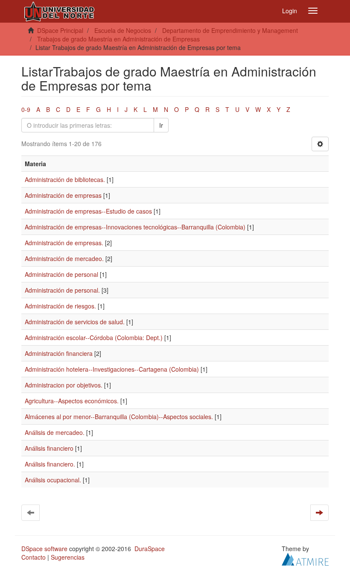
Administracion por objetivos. (63, 385)
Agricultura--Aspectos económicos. (72, 400)
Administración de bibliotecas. (65, 179)
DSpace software (44, 548)
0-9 (25, 109)
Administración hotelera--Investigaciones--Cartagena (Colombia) (112, 369)
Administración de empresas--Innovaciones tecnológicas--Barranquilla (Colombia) (135, 227)
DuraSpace (149, 548)
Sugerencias (68, 557)
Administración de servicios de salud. (75, 321)
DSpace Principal (60, 30)
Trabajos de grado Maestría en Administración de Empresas (118, 39)
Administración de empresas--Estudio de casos (88, 211)
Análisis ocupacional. (53, 479)
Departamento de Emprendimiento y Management (230, 30)
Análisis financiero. (50, 464)
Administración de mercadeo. (64, 258)
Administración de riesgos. (60, 306)
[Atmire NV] (305, 558)
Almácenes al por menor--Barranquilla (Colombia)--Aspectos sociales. (119, 416)
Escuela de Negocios (122, 30)
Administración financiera (59, 353)
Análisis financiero (49, 448)
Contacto (33, 557)
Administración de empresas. (64, 242)
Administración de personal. (62, 290)
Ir (161, 125)
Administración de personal (61, 274)
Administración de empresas (63, 195)
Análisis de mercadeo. (55, 432)
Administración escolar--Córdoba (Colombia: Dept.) (94, 337)
